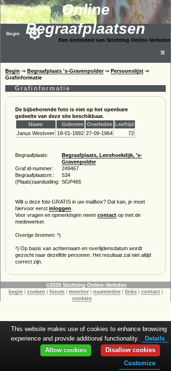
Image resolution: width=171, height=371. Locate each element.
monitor (79, 291)
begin (16, 291)
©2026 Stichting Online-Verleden (86, 285)
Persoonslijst (127, 71)
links (131, 291)
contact (106, 215)
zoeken (36, 291)
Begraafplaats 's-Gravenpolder (65, 71)
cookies (82, 298)
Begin (12, 33)
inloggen (60, 208)
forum (57, 291)
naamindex (107, 291)
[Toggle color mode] (34, 33)
